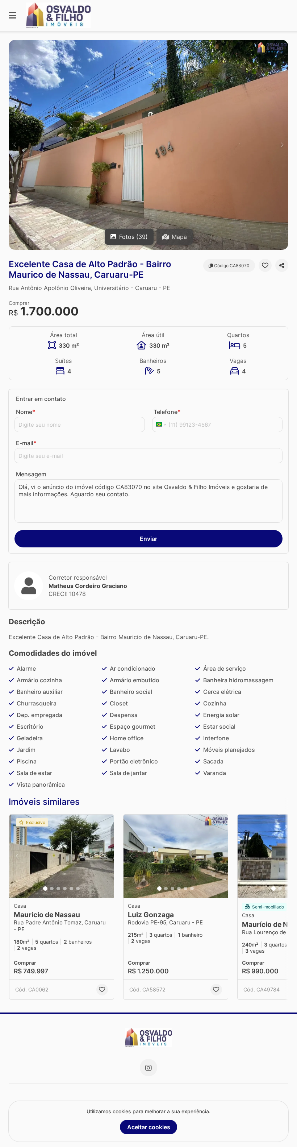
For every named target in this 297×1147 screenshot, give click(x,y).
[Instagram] (148, 1067)
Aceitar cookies (148, 1127)
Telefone (167, 411)
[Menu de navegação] (12, 15)
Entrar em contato (41, 398)
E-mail (26, 443)
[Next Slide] (282, 145)
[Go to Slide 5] (71, 888)
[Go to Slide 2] (52, 888)
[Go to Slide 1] (45, 888)
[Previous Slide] (15, 145)
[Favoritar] (265, 265)
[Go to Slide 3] (58, 888)
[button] (148, 145)
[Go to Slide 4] (65, 888)
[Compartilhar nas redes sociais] (281, 265)
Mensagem (31, 474)
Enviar (148, 538)
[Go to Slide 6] (78, 888)
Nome (25, 411)
